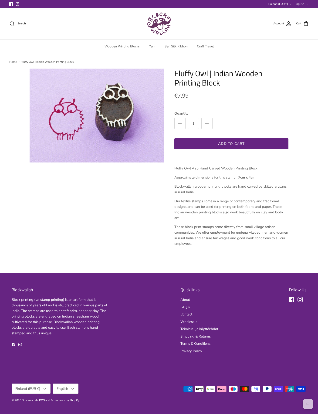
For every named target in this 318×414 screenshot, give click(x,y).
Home (13, 62)
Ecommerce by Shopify (65, 400)
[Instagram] (17, 4)
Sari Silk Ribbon (176, 46)
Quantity (181, 113)
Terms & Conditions (195, 343)
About (185, 299)
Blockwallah (30, 400)
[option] (97, 116)
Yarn (152, 46)
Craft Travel (205, 46)
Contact (186, 314)
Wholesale (188, 321)
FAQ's (185, 307)
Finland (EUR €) (278, 4)
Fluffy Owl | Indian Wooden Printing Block (47, 62)
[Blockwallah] (159, 24)
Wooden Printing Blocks (122, 46)
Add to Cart (231, 143)
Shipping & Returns (195, 336)
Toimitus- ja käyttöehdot (199, 329)
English (299, 4)
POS (42, 400)
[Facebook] (11, 4)
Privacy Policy (191, 351)
